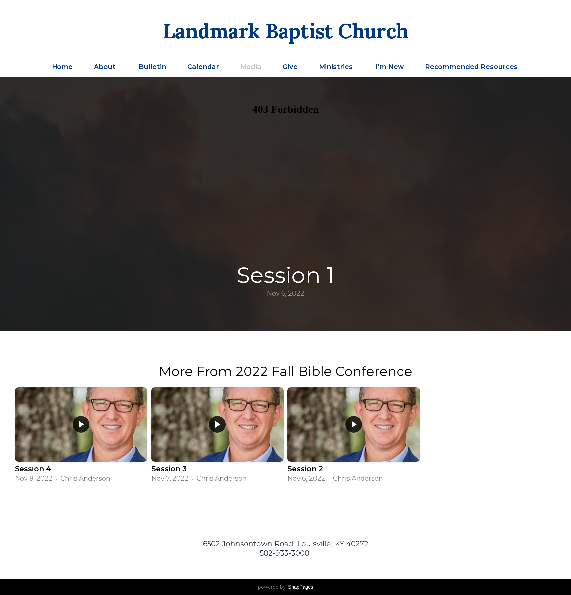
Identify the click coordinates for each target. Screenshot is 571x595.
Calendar (203, 67)
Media (250, 67)
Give (290, 67)
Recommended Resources (472, 67)
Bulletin (152, 67)
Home (62, 67)
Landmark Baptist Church (285, 31)
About (106, 67)
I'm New (390, 67)
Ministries (337, 67)
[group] (81, 435)
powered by (285, 587)
